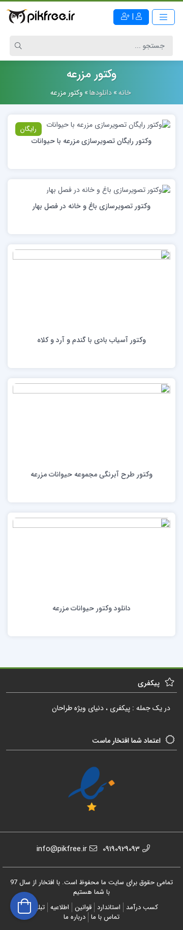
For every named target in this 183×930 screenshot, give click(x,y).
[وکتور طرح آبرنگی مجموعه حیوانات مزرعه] (91, 423)
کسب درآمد (142, 907)
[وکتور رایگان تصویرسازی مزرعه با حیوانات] (108, 124)
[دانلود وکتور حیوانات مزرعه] (91, 557)
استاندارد (108, 907)
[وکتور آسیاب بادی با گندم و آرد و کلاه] (91, 289)
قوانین (83, 907)
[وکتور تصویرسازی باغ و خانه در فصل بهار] (108, 189)
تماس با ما (105, 917)
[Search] (20, 46)
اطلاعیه (59, 907)
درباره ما (74, 917)
